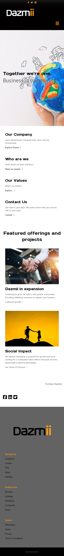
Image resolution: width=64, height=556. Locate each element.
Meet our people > (14, 169)
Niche (7, 509)
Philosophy (10, 524)
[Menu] (57, 23)
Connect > (10, 215)
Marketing (9, 500)
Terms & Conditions (14, 538)
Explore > (10, 190)
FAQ (7, 467)
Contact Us (10, 458)
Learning (9, 496)
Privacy (8, 533)
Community (10, 505)
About (7, 529)
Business (9, 491)
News (7, 472)
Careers (8, 463)
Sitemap (9, 476)
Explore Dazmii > (13, 147)
